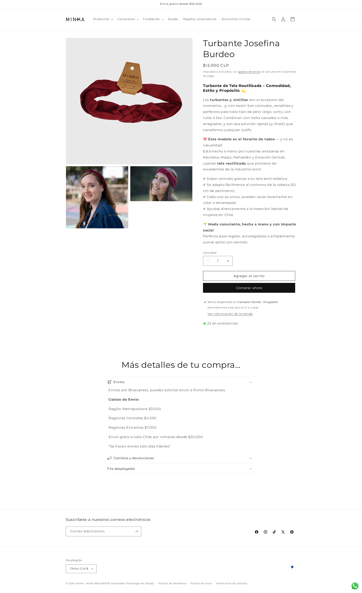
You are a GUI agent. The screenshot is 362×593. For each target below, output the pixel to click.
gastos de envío (250, 71)
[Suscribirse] (136, 531)
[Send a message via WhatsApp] (355, 586)
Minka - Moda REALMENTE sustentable (100, 583)
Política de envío (201, 583)
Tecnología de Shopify (140, 583)
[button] (102, 19)
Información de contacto (231, 583)
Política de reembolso (173, 583)
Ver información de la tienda (230, 314)
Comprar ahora (249, 288)
